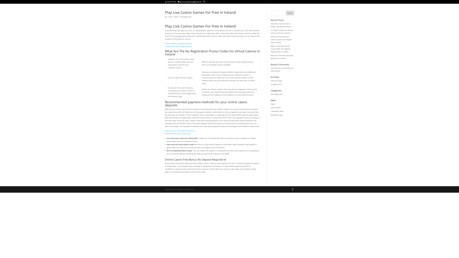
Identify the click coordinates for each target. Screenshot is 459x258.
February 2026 (276, 81)
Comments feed (277, 111)
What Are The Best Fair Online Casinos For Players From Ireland (281, 40)
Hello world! (275, 71)
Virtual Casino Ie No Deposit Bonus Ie (180, 131)
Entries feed (275, 107)
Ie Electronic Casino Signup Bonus (178, 46)
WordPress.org (276, 115)
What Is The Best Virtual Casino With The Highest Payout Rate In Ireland (280, 49)
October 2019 (276, 84)
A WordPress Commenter (281, 68)
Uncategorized (276, 94)
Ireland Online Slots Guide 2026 (177, 133)
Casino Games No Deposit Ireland (178, 43)
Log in (273, 104)
